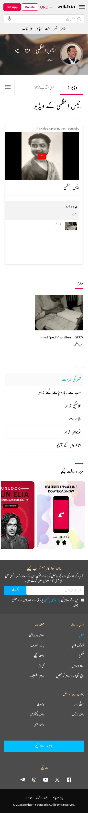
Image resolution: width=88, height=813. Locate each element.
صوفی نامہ (79, 704)
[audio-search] (9, 18)
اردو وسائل (78, 666)
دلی (52, 59)
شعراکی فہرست (71, 379)
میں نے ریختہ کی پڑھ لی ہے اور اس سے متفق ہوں (45, 602)
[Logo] (66, 7)
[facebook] (69, 779)
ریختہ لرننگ (78, 714)
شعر (55, 28)
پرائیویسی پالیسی (52, 600)
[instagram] (34, 779)
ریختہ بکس (38, 724)
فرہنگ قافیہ (78, 645)
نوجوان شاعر (72, 432)
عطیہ (81, 635)
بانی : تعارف (37, 645)
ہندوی (40, 704)
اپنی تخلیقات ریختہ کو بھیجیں (70, 676)
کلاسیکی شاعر (73, 405)
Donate (30, 7)
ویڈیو (72, 87)
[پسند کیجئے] (27, 50)
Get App (12, 7)
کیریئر (41, 666)
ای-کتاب (44, 87)
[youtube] (46, 779)
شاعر (63, 28)
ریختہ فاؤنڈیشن (36, 635)
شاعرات (75, 419)
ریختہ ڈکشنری (37, 714)
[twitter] (57, 779)
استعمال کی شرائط (42, 797)
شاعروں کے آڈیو (69, 445)
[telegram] (23, 779)
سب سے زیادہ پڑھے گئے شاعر (59, 392)
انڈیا (48, 59)
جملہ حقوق (28, 797)
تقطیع (81, 655)
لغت (47, 28)
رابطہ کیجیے (38, 655)
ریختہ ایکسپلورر (37, 676)
